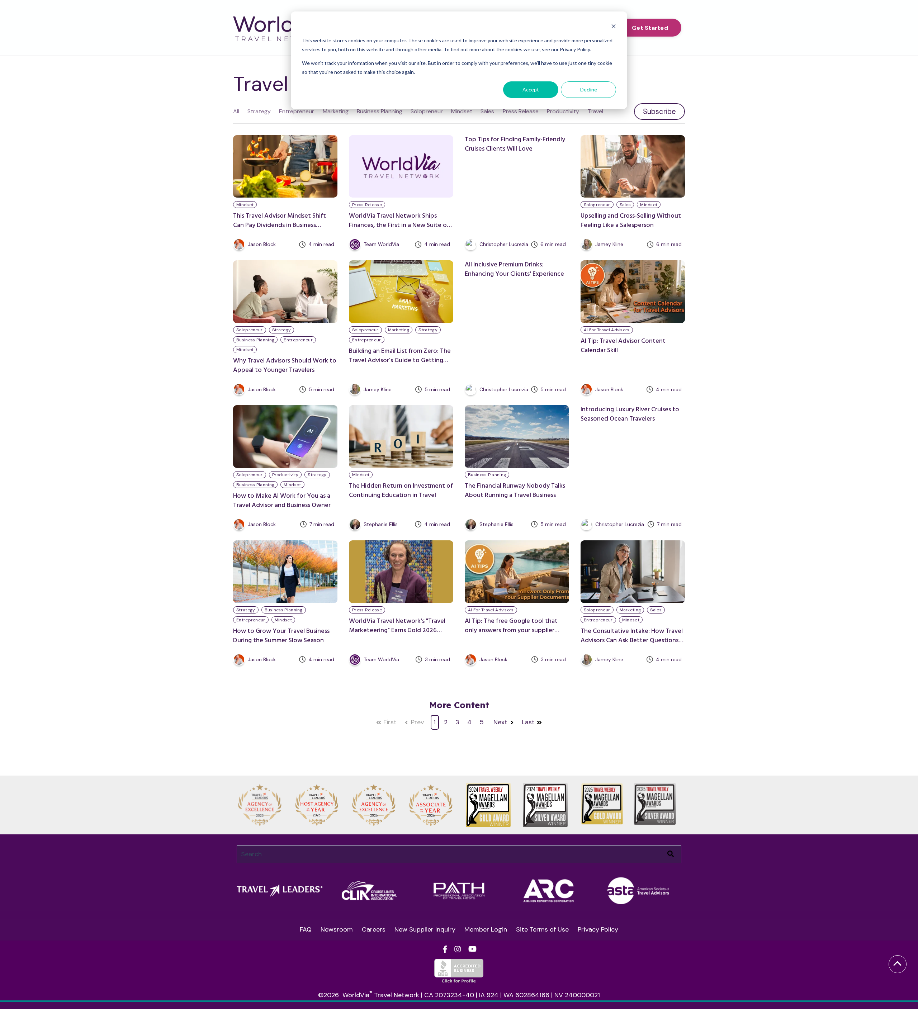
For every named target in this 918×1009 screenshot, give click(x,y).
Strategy (259, 111)
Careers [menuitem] (373, 929)
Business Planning (379, 111)
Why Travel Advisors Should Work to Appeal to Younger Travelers (284, 365)
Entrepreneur (296, 111)
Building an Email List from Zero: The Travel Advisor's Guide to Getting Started (400, 360)
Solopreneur (427, 111)
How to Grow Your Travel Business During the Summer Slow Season (281, 636)
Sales (487, 111)
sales (625, 205)
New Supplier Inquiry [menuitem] (424, 929)
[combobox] (459, 854)
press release (367, 205)
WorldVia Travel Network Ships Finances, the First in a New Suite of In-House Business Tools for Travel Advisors (399, 230)
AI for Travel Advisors (607, 330)
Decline (588, 89)
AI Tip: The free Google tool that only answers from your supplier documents (511, 630)
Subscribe (659, 111)
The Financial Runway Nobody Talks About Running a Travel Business (515, 491)
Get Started (650, 28)
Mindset (461, 111)
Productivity (563, 111)
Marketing (336, 111)
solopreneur (597, 205)
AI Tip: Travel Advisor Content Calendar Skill (623, 346)
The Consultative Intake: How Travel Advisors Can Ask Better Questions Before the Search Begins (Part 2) (632, 640)
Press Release (521, 111)
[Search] (670, 854)
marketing (399, 330)
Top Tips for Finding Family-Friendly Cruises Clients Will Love (515, 144)
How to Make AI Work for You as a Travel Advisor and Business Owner (282, 501)
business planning (255, 340)
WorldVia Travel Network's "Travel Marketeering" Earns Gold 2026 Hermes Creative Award (397, 630)
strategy (281, 330)
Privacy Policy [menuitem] (598, 929)
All (236, 111)
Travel (595, 111)
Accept (530, 89)
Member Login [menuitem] (485, 929)
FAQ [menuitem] (306, 929)
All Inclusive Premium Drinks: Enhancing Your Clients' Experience (514, 269)
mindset (245, 205)
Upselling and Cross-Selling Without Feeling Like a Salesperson (631, 221)
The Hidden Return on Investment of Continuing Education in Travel (401, 491)
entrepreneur (298, 340)
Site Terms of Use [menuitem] (542, 929)
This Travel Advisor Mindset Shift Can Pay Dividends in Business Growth (279, 225)
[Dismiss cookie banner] (613, 27)
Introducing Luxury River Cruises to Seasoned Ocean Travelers (630, 414)
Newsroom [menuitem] (337, 929)
